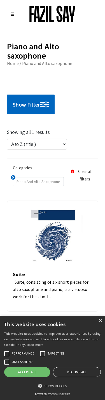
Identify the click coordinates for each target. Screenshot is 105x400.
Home (13, 63)
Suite (19, 274)
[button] (52, 386)
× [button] (100, 321)
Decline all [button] (77, 372)
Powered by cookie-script (52, 394)
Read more (35, 345)
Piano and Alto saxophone (38, 181)
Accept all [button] (27, 372)
